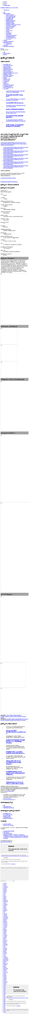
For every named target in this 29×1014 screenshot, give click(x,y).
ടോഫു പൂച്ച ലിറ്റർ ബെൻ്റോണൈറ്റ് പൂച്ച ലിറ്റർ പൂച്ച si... (16, 732)
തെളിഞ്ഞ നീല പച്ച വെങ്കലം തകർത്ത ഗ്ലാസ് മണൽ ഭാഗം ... (15, 752)
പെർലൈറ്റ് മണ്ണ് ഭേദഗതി (15, 837)
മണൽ (7, 31)
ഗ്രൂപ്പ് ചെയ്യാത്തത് (11, 35)
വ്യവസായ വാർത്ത (8, 825)
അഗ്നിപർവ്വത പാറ (11, 37)
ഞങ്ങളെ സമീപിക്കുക (8, 46)
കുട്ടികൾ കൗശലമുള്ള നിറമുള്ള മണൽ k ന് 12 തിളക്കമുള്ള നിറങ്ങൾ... (15, 741)
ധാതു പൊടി (9, 30)
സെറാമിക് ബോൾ (10, 17)
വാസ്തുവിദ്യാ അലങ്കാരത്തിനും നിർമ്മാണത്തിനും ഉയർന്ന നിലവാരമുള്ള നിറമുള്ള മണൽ (13, 716)
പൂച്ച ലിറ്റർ (8, 39)
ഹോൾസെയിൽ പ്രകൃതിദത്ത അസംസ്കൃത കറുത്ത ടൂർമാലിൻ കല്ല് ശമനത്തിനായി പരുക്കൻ (14, 719)
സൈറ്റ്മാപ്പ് (6, 832)
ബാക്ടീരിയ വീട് (9, 18)
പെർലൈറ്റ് (8, 32)
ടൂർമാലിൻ (8, 34)
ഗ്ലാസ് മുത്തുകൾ (10, 15)
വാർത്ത (5, 40)
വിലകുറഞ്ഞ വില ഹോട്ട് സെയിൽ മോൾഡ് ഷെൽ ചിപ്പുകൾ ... (13, 762)
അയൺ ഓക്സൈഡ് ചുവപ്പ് (13, 24)
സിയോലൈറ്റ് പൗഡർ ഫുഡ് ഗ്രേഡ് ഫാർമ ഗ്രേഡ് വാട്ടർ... (15, 782)
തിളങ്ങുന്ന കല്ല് (10, 23)
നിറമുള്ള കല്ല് (10, 22)
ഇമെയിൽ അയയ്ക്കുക (6, 841)
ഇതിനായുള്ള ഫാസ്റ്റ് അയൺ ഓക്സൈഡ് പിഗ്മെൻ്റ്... (14, 125)
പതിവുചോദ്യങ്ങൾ (8, 41)
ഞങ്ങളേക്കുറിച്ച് (7, 42)
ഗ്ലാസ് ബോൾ (10, 14)
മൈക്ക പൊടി (9, 28)
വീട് (4, 12)
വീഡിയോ (5, 45)
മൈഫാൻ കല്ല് (10, 26)
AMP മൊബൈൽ (7, 833)
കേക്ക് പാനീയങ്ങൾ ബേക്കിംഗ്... (15, 109)
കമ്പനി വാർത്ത (7, 824)
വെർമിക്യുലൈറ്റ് (10, 36)
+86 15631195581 (7, 798)
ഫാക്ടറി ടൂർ (9, 43)
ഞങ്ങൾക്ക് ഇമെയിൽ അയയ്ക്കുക (9, 181)
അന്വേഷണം (10, 791)
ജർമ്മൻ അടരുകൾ (10, 20)
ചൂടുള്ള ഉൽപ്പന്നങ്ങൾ (8, 831)
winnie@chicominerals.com (9, 799)
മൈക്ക (7, 29)
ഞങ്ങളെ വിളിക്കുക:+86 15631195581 (9, 7)
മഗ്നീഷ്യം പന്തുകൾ (11, 25)
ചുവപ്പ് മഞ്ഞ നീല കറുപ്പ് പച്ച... (15, 102)
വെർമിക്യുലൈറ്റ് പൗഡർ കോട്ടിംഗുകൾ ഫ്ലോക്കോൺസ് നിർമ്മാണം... (15, 773)
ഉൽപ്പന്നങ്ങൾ (6, 13)
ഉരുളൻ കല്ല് (9, 19)
